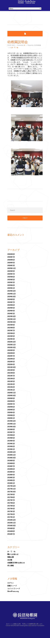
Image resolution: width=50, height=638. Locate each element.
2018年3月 (11, 477)
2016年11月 (11, 523)
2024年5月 (11, 308)
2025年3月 (11, 282)
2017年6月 (11, 503)
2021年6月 (11, 378)
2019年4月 (11, 441)
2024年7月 (11, 302)
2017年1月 (11, 517)
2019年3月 (11, 444)
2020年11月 (11, 393)
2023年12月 (11, 316)
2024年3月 (11, 313)
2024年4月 (11, 311)
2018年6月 (11, 469)
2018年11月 (11, 455)
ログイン (10, 583)
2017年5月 (11, 506)
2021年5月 (11, 381)
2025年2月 (11, 285)
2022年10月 (11, 347)
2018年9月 (11, 460)
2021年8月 (11, 373)
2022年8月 (11, 353)
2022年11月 (11, 345)
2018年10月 (11, 458)
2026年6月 (11, 260)
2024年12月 (11, 291)
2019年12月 (11, 421)
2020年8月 (11, 401)
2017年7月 (11, 500)
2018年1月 (11, 483)
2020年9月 (11, 398)
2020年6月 (11, 407)
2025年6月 (11, 277)
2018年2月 (11, 480)
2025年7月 (11, 274)
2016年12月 (11, 520)
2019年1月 (11, 449)
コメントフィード (13, 588)
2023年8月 (11, 328)
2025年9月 (11, 271)
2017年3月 (11, 511)
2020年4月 (11, 412)
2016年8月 (11, 531)
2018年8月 (11, 463)
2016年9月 (11, 528)
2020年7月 (11, 404)
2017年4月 (11, 509)
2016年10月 (11, 526)
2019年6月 (11, 435)
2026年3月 (11, 265)
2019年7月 (11, 432)
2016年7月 (11, 534)
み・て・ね (14, 47)
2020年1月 (11, 418)
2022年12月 (11, 342)
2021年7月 (11, 376)
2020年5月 (11, 410)
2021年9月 (11, 370)
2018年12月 (11, 452)
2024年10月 (11, 296)
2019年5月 (11, 438)
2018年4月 (11, 475)
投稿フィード (12, 586)
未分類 (9, 560)
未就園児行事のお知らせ (16, 563)
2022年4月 (11, 364)
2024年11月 (11, 294)
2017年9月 (11, 494)
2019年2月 (11, 446)
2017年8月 (11, 497)
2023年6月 (11, 333)
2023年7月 (11, 330)
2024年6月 (11, 305)
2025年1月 (11, 288)
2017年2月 (11, 514)
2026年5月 (11, 263)
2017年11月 (11, 489)
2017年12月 (11, 486)
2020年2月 (11, 415)
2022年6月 (11, 359)
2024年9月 (11, 299)
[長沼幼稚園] (26, 3)
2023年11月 (11, 319)
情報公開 (10, 557)
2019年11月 (11, 424)
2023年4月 (11, 339)
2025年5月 (11, 280)
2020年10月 (11, 395)
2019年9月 (11, 429)
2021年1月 (11, 390)
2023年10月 (11, 322)
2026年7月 (11, 257)
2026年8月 (11, 254)
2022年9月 (11, 350)
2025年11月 (11, 268)
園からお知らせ (12, 554)
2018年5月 (11, 472)
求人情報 (10, 565)
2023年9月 (11, 325)
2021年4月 (11, 384)
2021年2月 (11, 387)
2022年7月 (11, 356)
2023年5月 (11, 336)
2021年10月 (11, 367)
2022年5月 (11, 362)
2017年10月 (11, 492)
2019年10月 (11, 427)
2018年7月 (11, 466)
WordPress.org (13, 591)
